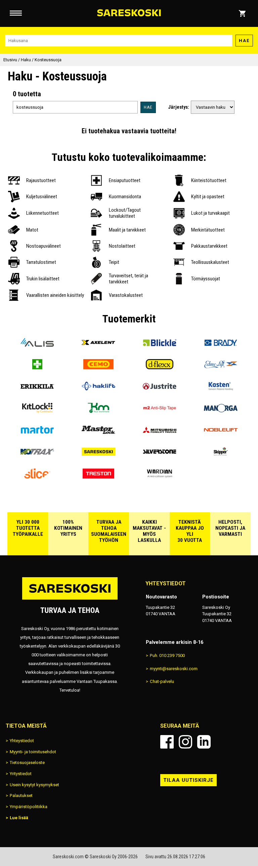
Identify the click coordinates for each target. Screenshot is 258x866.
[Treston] (98, 476)
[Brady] (220, 345)
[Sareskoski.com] (69, 599)
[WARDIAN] (159, 476)
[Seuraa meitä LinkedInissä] (204, 742)
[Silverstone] (159, 454)
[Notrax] (37, 454)
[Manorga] (220, 410)
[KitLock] (37, 410)
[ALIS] (37, 345)
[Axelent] (98, 345)
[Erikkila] (37, 388)
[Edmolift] (220, 366)
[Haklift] (98, 388)
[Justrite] (159, 388)
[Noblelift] (220, 432)
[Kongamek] (98, 410)
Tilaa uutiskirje (188, 780)
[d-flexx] (159, 366)
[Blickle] (159, 345)
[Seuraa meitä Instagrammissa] (185, 742)
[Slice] (37, 476)
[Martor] (37, 432)
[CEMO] (98, 366)
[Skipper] (220, 454)
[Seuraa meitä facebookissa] (167, 742)
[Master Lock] (98, 432)
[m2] (159, 410)
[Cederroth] (37, 366)
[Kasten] (220, 388)
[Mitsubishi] (159, 432)
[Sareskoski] (98, 454)
